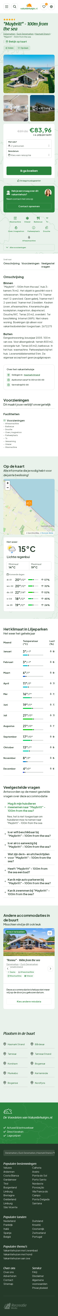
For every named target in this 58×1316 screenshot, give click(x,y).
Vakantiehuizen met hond (17, 1254)
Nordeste (37, 1183)
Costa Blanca (11, 1175)
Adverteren (9, 1276)
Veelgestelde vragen (49, 265)
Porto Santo (39, 1179)
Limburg (8, 1191)
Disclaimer (38, 1276)
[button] (29, 503)
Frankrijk (8, 1224)
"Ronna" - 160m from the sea (23, 960)
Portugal (37, 1236)
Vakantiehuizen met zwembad (20, 1250)
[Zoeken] (14, 6)
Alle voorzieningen (18, 247)
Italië (6, 1228)
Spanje (7, 1232)
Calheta (36, 1167)
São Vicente (10, 1207)
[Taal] (51, 6)
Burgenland (10, 1187)
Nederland (9, 1221)
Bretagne (9, 1195)
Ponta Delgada (40, 1199)
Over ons (8, 1272)
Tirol (5, 1183)
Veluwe (7, 1167)
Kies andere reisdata (29, 1001)
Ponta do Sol (39, 1175)
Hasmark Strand (42, 34)
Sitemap (8, 1283)
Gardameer (9, 1179)
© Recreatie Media (46, 533)
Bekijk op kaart (18, 41)
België (7, 1236)
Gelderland (9, 1199)
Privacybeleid (40, 1287)
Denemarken (9, 34)
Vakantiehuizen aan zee (16, 1258)
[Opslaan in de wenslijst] (49, 933)
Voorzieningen (30, 263)
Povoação (38, 1187)
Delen (10, 48)
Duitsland (37, 1221)
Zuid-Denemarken (25, 34)
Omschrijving (11, 263)
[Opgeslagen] (44, 6)
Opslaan (24, 48)
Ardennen (9, 1171)
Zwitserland (39, 1232)
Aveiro (35, 1171)
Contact (8, 1280)
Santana (37, 1203)
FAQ (34, 1272)
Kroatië (36, 1224)
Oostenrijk (38, 1228)
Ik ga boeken (29, 170)
